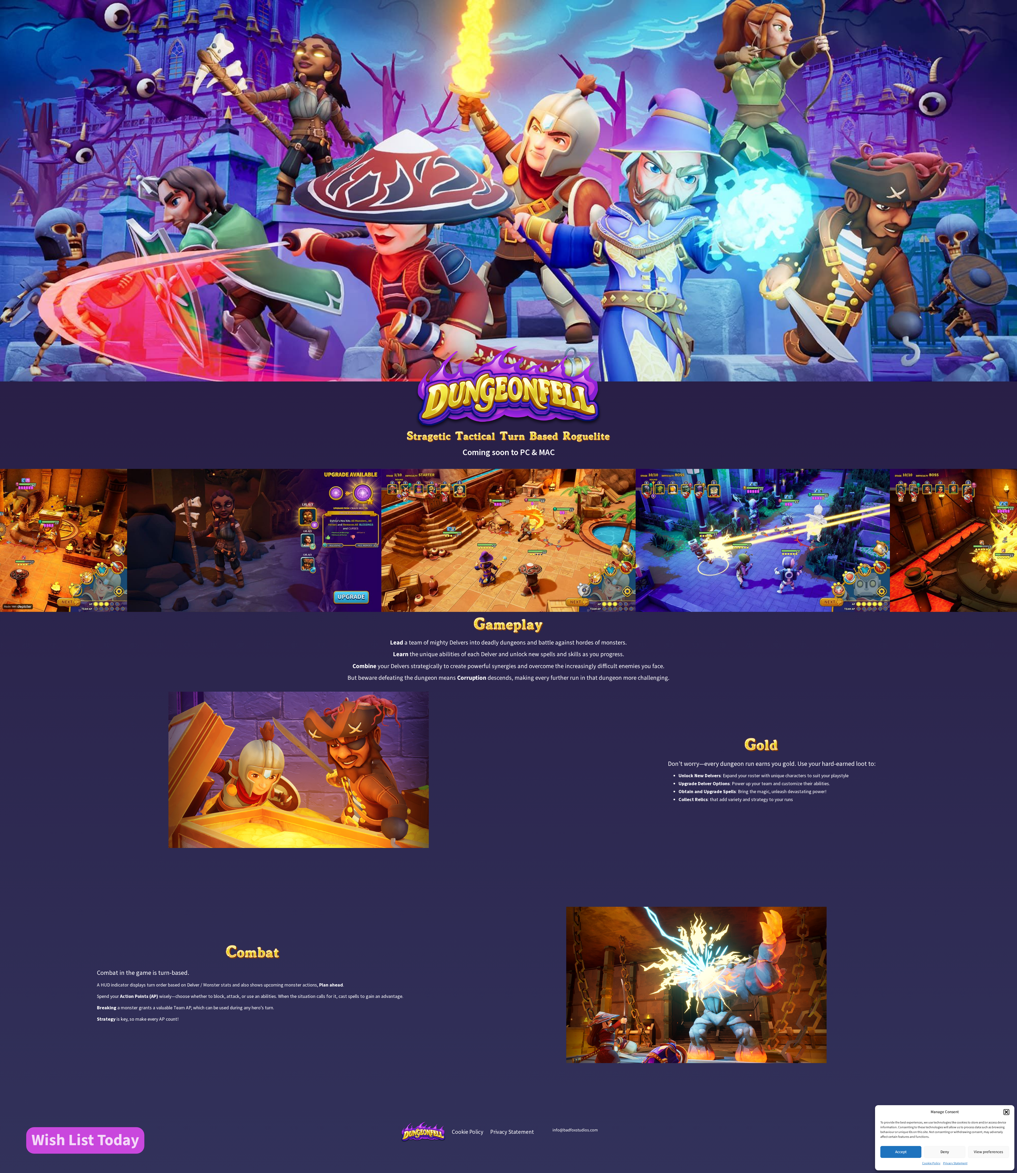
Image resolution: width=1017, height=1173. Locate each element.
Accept (901, 1152)
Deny (944, 1152)
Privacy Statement (955, 1163)
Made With (10, 606)
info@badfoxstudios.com (575, 1130)
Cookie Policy (931, 1163)
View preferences (988, 1152)
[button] (1006, 1112)
